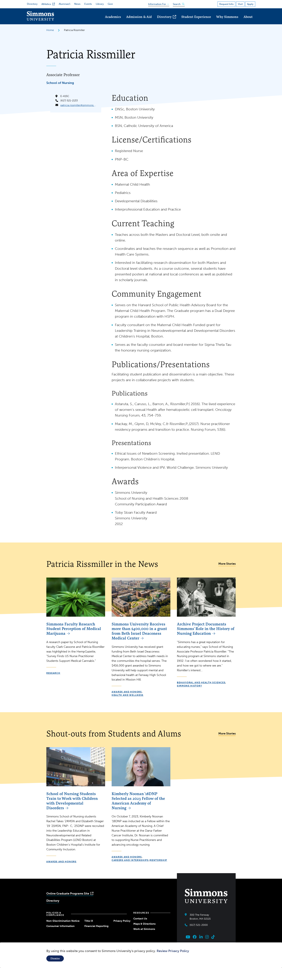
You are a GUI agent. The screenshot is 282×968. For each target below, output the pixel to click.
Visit (240, 4)
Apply (250, 4)
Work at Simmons (144, 929)
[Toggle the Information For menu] (157, 3)
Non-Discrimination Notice (62, 920)
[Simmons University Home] (40, 19)
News (77, 3)
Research (53, 673)
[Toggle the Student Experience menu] (196, 21)
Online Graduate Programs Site (67, 893)
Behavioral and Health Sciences (201, 682)
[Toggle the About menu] (248, 21)
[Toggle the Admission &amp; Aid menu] (139, 21)
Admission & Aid (139, 17)
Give (110, 3)
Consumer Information (60, 926)
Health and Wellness (127, 695)
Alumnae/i (64, 3)
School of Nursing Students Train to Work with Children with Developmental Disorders (72, 800)
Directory (32, 3)
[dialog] (141, 955)
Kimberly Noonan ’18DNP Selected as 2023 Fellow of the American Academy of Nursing (138, 800)
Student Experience (196, 17)
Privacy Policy (121, 920)
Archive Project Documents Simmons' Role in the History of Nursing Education (205, 629)
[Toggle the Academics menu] (113, 21)
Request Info (226, 4)
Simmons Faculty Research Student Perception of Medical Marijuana (73, 629)
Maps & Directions (144, 923)
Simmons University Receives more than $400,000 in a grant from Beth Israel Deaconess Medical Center (139, 631)
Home (50, 30)
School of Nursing (60, 83)
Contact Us (140, 918)
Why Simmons (227, 17)
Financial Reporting (96, 926)
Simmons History (189, 685)
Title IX (88, 920)
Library (100, 3)
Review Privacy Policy (173, 951)
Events (88, 3)
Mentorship (158, 860)
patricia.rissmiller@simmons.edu (78, 105)
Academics (113, 17)
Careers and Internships (130, 860)
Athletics (46, 4)
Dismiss (55, 958)
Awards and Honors (127, 691)
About (248, 17)
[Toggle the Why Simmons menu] (227, 21)
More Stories (227, 563)
